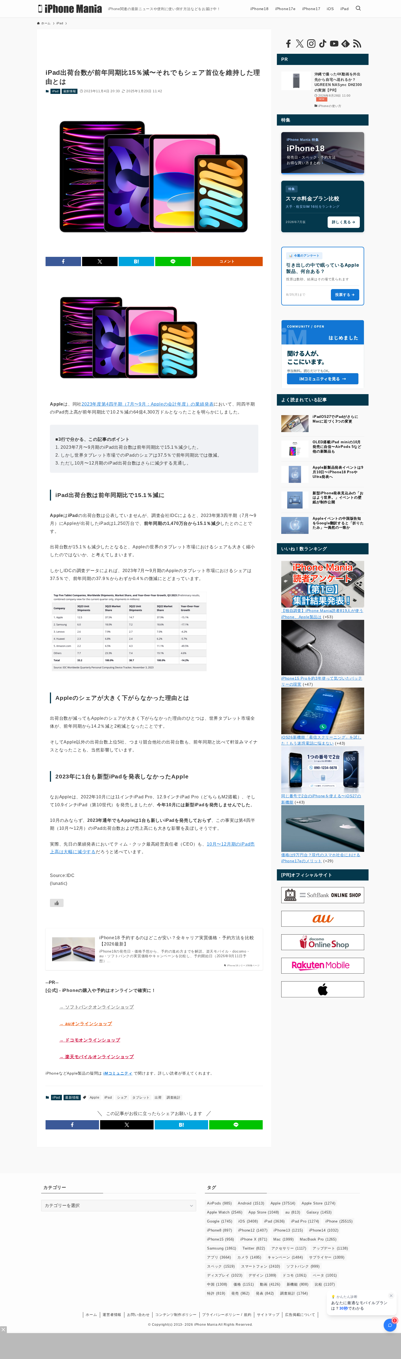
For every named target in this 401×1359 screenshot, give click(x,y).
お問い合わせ (138, 1315)
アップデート (330, 1248)
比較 (325, 1284)
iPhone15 (220, 1239)
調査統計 (174, 1097)
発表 (265, 1293)
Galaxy (319, 1212)
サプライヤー (326, 1257)
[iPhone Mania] (70, 8)
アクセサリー (288, 1248)
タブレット (141, 1097)
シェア (122, 1097)
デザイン (262, 1275)
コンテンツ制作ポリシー (176, 1315)
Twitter (254, 1248)
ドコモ (295, 1275)
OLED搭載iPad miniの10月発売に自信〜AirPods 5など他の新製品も (337, 446)
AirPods (219, 1203)
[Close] (3, 1329)
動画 (270, 1284)
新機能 (298, 1284)
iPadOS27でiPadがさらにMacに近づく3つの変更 (335, 419)
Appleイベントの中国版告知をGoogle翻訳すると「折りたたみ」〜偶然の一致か (338, 523)
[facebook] (288, 44)
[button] (63, 261)
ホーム (91, 1315)
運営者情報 (112, 1315)
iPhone (338, 1221)
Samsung (221, 1248)
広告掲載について (300, 1315)
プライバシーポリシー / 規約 (226, 1315)
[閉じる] (391, 1295)
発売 (240, 1293)
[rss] (357, 44)
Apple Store (318, 1203)
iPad (55, 91)
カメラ (249, 1257)
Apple (95, 1097)
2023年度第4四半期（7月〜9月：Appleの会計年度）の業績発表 (148, 404)
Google (219, 1221)
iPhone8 (219, 1230)
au (292, 1212)
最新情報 (69, 91)
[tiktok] (323, 44)
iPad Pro (305, 1221)
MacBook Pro (318, 1239)
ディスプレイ (224, 1275)
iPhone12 (252, 1230)
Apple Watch (224, 1212)
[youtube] (334, 44)
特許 (216, 1293)
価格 (244, 1284)
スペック (221, 1266)
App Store (264, 1212)
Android (251, 1203)
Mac (283, 1239)
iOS (248, 1221)
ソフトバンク (303, 1266)
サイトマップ (268, 1315)
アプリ (219, 1257)
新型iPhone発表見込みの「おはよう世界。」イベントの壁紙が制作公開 (338, 497)
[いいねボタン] (57, 903)
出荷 (158, 1097)
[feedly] (346, 44)
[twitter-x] (300, 44)
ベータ (325, 1275)
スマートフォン (260, 1266)
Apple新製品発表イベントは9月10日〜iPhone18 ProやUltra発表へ (338, 472)
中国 (217, 1284)
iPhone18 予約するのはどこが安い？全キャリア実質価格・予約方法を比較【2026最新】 (176, 940)
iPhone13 (288, 1230)
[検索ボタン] (358, 8)
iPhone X (253, 1239)
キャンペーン (285, 1257)
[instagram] (311, 44)
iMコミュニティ (117, 1073)
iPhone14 (323, 1230)
